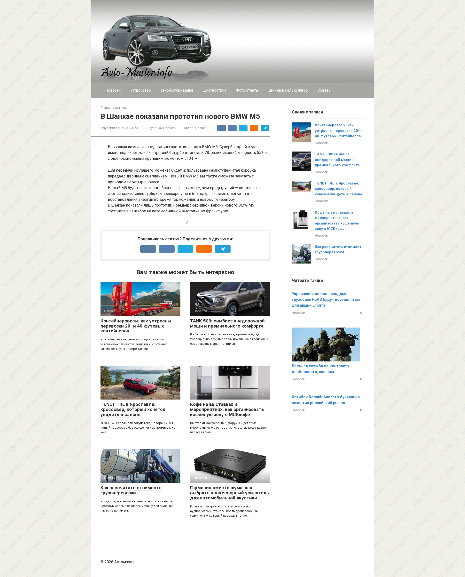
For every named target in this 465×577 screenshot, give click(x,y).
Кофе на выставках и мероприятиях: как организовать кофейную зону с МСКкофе (227, 409)
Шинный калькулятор (288, 90)
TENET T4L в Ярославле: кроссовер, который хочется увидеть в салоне (133, 409)
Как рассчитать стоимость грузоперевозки (131, 490)
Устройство (140, 90)
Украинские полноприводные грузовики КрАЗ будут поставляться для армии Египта (326, 299)
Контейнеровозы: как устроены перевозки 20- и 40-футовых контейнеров (136, 326)
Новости (113, 90)
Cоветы (325, 90)
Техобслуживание (177, 90)
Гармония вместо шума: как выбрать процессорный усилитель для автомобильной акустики (229, 493)
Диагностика (214, 90)
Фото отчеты (247, 90)
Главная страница (114, 107)
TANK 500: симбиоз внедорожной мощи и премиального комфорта (227, 323)
